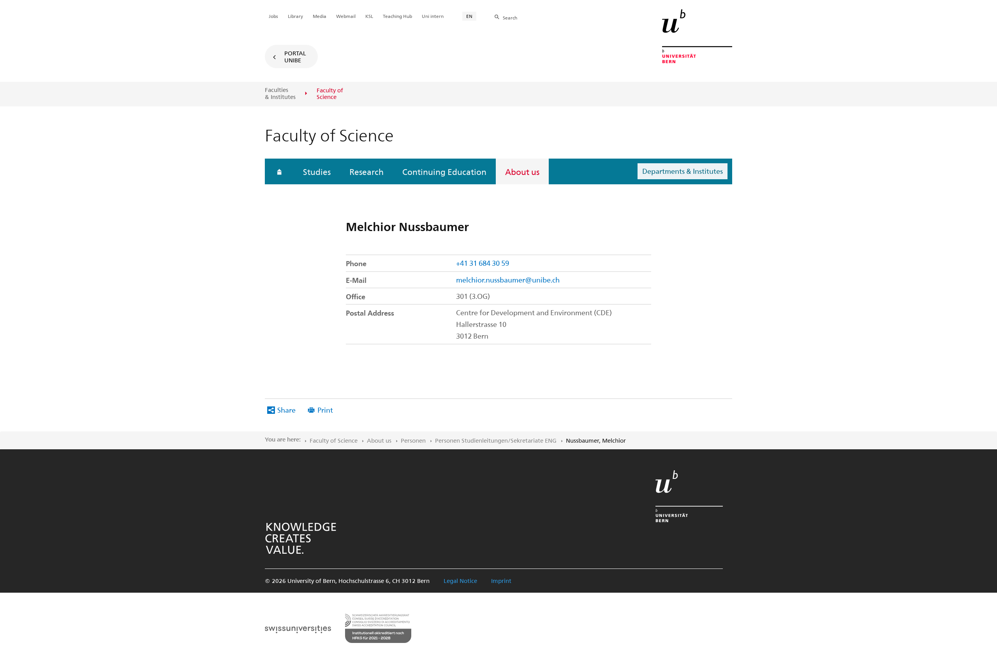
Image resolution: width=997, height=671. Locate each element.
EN (469, 16)
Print (325, 410)
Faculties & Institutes (280, 93)
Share (286, 410)
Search (510, 17)
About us (522, 171)
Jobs (273, 16)
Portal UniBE (295, 56)
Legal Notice (460, 580)
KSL (369, 16)
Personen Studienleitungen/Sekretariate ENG (496, 440)
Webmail (346, 16)
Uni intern (433, 16)
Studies (317, 171)
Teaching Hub (397, 16)
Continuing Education (444, 171)
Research (366, 171)
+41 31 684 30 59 (482, 263)
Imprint (501, 580)
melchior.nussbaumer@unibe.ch (508, 279)
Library (295, 16)
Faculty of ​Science (334, 440)
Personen (413, 440)
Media (319, 16)
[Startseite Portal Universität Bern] (697, 36)
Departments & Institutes (682, 171)
